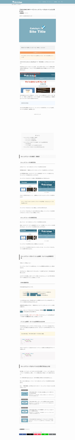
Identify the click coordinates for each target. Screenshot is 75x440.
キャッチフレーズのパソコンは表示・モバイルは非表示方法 (36, 142)
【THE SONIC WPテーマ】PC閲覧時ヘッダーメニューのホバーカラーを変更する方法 (41, 410)
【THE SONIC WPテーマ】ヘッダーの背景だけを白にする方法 (41, 401)
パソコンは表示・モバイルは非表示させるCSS (34, 145)
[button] (22, 434)
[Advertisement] (37, 122)
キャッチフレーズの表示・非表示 (30, 137)
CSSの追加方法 (28, 143)
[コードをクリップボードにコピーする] (54, 340)
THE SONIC (22, 429)
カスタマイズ (27, 429)
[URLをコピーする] (52, 434)
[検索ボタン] (62, 2)
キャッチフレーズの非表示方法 (31, 140)
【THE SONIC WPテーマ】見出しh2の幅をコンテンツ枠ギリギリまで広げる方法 (41, 393)
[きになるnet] (17, 2)
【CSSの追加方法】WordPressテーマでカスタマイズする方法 (41, 419)
